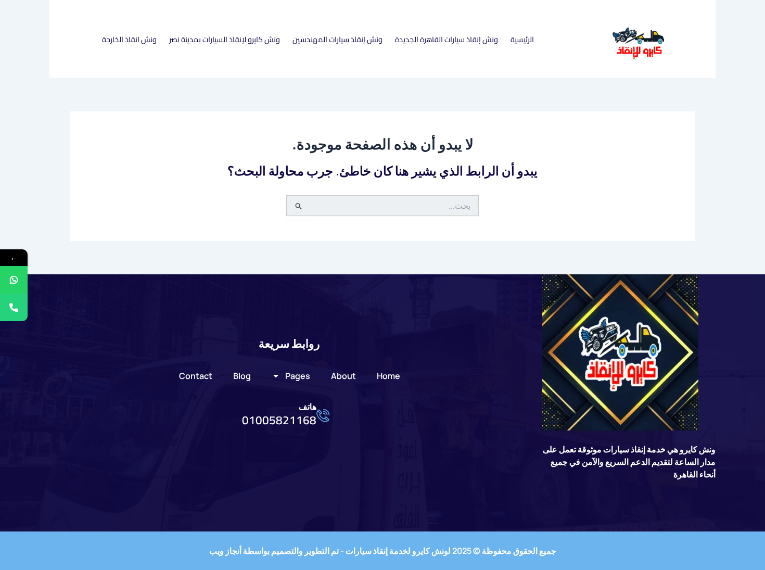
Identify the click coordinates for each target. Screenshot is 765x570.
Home (388, 376)
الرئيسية (522, 39)
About (343, 376)
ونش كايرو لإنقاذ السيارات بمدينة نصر (224, 39)
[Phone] (14, 307)
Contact (195, 376)
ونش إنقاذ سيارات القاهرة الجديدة (446, 39)
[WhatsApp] (14, 280)
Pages (297, 376)
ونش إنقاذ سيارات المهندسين (337, 39)
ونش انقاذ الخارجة (129, 39)
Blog (242, 376)
